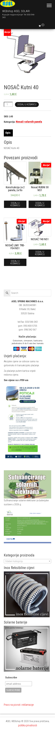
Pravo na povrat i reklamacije (19, 704)
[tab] (9, 133)
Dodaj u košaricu (26, 104)
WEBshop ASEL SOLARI (16, 11)
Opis (8, 132)
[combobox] (27, 561)
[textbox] (27, 561)
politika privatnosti (27, 725)
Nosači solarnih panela (29, 121)
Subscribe (11, 677)
